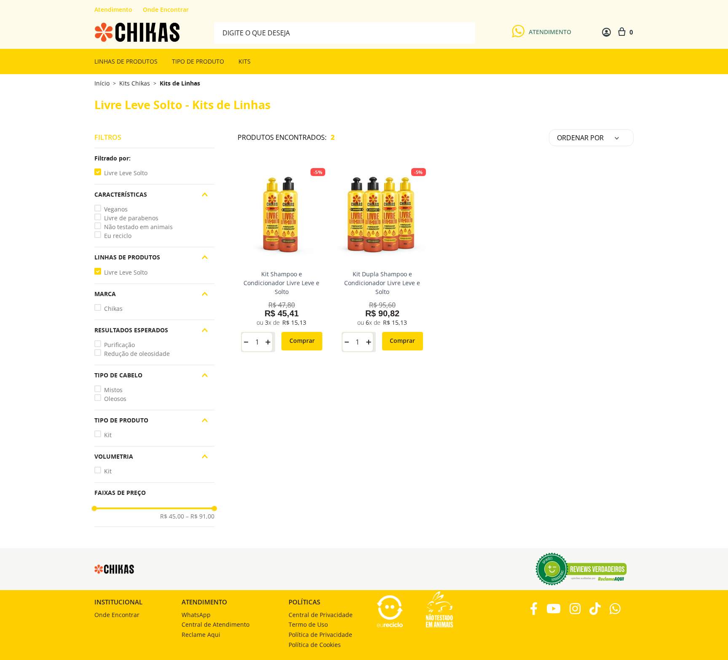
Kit (108, 435)
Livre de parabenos (131, 218)
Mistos (113, 390)
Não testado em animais (138, 227)
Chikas (113, 309)
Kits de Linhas (180, 83)
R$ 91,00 (200, 516)
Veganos (116, 209)
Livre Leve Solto (125, 173)
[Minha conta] (606, 32)
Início (102, 83)
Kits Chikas (134, 83)
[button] (154, 158)
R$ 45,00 (172, 516)
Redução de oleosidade (137, 354)
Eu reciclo (117, 236)
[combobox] (344, 32)
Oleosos (115, 399)
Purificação (119, 345)
